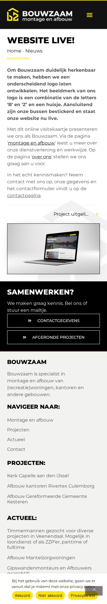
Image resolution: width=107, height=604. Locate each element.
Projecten (18, 429)
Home (14, 51)
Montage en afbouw (30, 420)
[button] (89, 15)
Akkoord (22, 595)
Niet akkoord (50, 595)
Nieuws (34, 51)
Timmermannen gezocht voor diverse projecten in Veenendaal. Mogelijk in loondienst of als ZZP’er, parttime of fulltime (50, 539)
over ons (41, 156)
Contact (16, 449)
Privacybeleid (83, 595)
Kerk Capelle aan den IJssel (38, 475)
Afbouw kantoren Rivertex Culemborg (50, 486)
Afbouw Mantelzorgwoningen (41, 557)
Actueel (16, 439)
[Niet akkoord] (94, 591)
